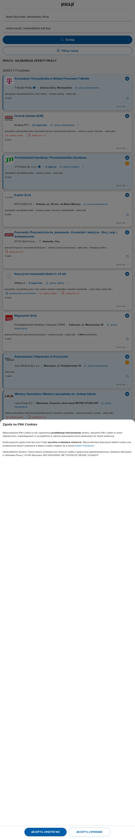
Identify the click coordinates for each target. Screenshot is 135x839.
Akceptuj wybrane (89, 832)
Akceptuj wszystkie (45, 832)
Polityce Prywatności (84, 446)
